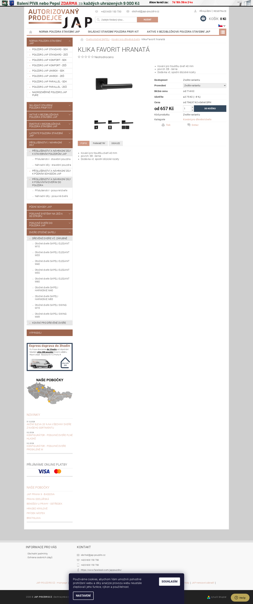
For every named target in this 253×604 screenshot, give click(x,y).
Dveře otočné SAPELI (42, 232)
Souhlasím (169, 581)
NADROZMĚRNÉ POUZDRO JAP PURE (49, 94)
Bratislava (34, 518)
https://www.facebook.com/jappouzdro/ (101, 570)
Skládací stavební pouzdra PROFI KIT (113, 31)
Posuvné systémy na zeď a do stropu (46, 214)
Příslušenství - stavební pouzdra (53, 159)
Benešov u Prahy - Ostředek (44, 503)
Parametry (99, 143)
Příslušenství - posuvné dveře (51, 190)
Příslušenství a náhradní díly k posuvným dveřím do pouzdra (51, 182)
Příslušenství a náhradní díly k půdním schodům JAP (51, 172)
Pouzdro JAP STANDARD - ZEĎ (50, 54)
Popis (84, 143)
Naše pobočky (38, 487)
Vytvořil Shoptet (218, 597)
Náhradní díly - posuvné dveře (51, 196)
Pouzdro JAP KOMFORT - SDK (49, 60)
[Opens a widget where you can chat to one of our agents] (240, 598)
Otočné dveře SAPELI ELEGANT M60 (52, 280)
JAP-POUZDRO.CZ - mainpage (51, 583)
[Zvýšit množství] (192, 107)
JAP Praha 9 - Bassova (41, 494)
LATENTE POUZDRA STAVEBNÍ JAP (46, 134)
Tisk (168, 125)
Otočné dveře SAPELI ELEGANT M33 (52, 254)
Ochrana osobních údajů (40, 557)
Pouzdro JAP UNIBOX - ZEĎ (48, 76)
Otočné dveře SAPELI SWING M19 (51, 306)
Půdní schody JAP (40, 206)
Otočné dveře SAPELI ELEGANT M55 (52, 271)
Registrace (220, 11)
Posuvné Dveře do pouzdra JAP (40, 224)
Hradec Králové (37, 508)
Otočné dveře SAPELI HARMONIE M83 (46, 298)
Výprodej (35, 332)
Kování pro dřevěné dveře (49, 322)
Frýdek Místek (36, 513)
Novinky (33, 415)
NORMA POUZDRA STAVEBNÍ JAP (59, 31)
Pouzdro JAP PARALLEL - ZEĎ (49, 86)
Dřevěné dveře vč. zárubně (49, 238)
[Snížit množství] (192, 110)
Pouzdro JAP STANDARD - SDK (50, 49)
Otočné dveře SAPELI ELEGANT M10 (52, 245)
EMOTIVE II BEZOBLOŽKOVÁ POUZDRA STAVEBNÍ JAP (44, 125)
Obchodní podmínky (38, 553)
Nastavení (83, 595)
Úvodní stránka (31, 32)
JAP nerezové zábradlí (203, 583)
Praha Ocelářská (38, 499)
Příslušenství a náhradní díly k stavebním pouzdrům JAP (51, 152)
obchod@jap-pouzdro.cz (93, 555)
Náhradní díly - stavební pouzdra (53, 165)
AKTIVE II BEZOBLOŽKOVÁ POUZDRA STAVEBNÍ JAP (178, 31)
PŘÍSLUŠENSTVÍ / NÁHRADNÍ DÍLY (45, 143)
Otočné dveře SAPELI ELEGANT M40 (52, 263)
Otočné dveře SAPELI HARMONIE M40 (46, 289)
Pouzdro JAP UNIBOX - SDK (48, 70)
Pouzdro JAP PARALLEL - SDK (49, 81)
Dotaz (195, 125)
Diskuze (116, 143)
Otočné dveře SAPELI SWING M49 (51, 315)
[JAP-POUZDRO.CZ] (60, 18)
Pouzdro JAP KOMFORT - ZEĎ (49, 65)
